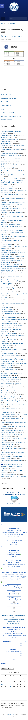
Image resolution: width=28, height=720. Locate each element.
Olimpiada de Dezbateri (8, 474)
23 (10, 687)
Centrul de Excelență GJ (8, 113)
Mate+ (3, 290)
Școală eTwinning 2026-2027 (9, 377)
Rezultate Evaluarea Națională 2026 (11, 171)
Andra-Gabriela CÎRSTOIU (8, 135)
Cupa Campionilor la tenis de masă (11, 300)
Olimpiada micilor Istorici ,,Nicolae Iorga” (13, 198)
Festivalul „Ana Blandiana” (8, 317)
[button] (2, 6)
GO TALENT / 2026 (6, 244)
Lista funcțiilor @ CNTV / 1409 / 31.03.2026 (13, 476)
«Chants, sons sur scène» (8, 413)
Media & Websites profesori (9, 98)
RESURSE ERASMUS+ (7, 120)
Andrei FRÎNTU (5, 141)
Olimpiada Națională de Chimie (10, 355)
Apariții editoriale (6, 105)
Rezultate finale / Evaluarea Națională (12, 149)
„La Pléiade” (4, 341)
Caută (25, 18)
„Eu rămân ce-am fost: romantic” (10, 276)
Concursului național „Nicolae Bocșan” (12, 195)
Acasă (2, 23)
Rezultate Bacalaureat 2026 (9, 153)
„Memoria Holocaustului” (8, 311)
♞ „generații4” (5, 347)
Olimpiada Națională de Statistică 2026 (12, 216)
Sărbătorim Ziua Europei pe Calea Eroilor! (13, 335)
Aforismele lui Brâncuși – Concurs (11, 116)
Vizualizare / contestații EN (9, 179)
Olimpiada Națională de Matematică (11, 460)
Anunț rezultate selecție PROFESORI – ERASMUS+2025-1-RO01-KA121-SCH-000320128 (12, 161)
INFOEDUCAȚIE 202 (6, 284)
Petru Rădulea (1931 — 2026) (9, 369)
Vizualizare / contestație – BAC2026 (11, 155)
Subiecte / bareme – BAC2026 (9, 165)
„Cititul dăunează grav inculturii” (10, 240)
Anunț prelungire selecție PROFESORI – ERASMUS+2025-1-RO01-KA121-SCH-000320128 (12, 183)
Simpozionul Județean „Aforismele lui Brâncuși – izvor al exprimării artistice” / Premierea (12, 232)
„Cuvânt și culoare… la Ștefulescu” (11, 314)
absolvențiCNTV (6, 95)
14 (1, 684)
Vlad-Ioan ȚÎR (5, 137)
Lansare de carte (6, 286)
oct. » (6, 694)
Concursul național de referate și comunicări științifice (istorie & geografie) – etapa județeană (13, 252)
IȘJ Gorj (3, 109)
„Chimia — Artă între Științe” (9, 353)
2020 (6, 23)
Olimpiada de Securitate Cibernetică (11, 304)
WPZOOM (16, 716)
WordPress (11, 714)
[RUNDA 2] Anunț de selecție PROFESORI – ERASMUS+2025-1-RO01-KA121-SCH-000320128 (13, 204)
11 (17, 681)
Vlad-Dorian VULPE (6, 143)
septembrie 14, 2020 (6, 39)
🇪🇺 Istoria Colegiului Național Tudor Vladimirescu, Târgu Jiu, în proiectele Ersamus (11, 466)
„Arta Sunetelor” (6, 308)
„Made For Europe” (6, 310)
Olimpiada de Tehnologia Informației (12, 448)
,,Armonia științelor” (7, 292)
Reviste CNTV (5, 102)
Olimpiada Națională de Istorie (10, 387)
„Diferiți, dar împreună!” (8, 395)
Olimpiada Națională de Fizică (9, 409)
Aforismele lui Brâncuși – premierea (11, 212)
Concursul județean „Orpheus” (10, 323)
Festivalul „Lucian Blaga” (8, 288)
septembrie (12, 23)
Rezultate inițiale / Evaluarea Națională (12, 175)
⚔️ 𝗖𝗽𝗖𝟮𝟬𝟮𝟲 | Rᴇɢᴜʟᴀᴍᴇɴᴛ (9, 339)
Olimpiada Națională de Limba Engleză (12, 419)
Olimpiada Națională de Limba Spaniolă (12, 405)
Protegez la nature (6, 367)
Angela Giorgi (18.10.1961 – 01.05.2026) (12, 349)
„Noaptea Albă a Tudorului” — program (12, 272)
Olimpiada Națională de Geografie (11, 401)
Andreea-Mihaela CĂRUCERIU (9, 139)
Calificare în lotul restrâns (8, 333)
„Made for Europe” (6, 446)
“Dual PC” (4, 298)
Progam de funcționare (11, 36)
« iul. (2, 694)
